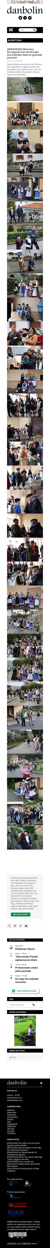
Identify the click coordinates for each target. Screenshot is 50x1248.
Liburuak (10, 1128)
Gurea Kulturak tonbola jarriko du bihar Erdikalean (23, 1169)
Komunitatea (12, 1117)
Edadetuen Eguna (25, 949)
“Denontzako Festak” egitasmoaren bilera (27, 958)
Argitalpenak (12, 1124)
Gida (9, 1121)
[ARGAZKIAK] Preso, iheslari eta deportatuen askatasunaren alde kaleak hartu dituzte (23, 1163)
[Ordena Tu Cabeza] (18, 1243)
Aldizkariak (11, 1126)
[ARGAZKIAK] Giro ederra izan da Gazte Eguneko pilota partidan (23, 1144)
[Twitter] (15, 926)
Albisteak (10, 1110)
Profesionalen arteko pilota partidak (26, 969)
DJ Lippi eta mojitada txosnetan (26, 980)
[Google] (20, 926)
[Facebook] (9, 926)
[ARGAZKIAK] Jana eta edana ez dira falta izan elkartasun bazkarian (24, 1148)
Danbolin (13, 1057)
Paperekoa (11, 1115)
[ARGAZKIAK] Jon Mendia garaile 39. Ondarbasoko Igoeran (22, 1153)
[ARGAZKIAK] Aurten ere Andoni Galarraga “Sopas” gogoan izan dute (24, 1158)
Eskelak (10, 1119)
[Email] (26, 926)
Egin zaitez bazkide (20, 914)
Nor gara (10, 1131)
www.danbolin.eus (14, 1097)
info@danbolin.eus (14, 1100)
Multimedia (11, 1112)
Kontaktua (11, 1133)
